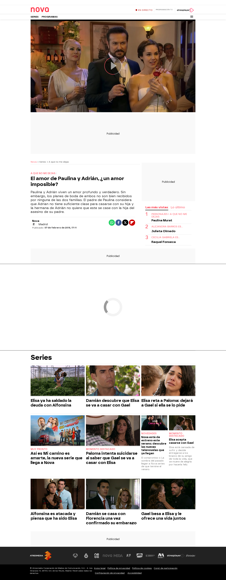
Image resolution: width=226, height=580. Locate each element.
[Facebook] (33, 224)
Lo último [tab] (178, 207)
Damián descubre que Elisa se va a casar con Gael (112, 402)
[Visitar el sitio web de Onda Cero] (139, 555)
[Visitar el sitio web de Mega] (118, 555)
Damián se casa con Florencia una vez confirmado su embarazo (111, 518)
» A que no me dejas (58, 162)
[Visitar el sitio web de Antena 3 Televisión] (75, 555)
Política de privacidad (118, 568)
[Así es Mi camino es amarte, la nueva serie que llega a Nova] (58, 431)
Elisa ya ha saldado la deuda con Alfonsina (51, 402)
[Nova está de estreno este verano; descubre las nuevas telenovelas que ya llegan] (154, 423)
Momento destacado (100, 449)
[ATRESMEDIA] (41, 555)
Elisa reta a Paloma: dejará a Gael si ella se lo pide (167, 402)
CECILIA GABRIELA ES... (165, 237)
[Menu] (191, 16)
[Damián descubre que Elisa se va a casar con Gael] (113, 381)
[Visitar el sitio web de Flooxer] (190, 555)
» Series (42, 162)
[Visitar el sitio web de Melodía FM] (161, 555)
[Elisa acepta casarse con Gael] (182, 423)
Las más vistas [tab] (156, 207)
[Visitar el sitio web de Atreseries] (128, 555)
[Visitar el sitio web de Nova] (107, 555)
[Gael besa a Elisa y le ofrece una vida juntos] (168, 494)
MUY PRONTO (39, 449)
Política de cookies (142, 568)
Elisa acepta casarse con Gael (181, 441)
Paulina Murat (161, 220)
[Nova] (50, 10)
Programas (50, 17)
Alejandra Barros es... (167, 226)
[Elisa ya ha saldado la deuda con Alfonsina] (58, 381)
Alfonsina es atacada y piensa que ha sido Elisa (54, 516)
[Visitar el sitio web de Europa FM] (150, 555)
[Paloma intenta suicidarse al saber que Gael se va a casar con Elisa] (113, 431)
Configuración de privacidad (110, 573)
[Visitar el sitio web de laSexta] (86, 555)
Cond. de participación (165, 568)
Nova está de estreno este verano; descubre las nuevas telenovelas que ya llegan (153, 445)
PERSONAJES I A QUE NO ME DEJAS (169, 215)
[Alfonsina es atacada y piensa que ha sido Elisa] (58, 494)
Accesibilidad (134, 573)
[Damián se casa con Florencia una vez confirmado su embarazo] (113, 494)
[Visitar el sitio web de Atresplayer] (176, 555)
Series (35, 17)
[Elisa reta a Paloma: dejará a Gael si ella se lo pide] (168, 381)
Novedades (149, 433)
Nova (34, 162)
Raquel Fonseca (163, 242)
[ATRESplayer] (185, 10)
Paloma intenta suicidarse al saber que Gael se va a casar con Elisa (111, 458)
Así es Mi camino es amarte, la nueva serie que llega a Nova (56, 458)
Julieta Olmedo (163, 231)
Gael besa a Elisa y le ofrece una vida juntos (163, 516)
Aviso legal (99, 568)
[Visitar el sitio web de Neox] (96, 555)
